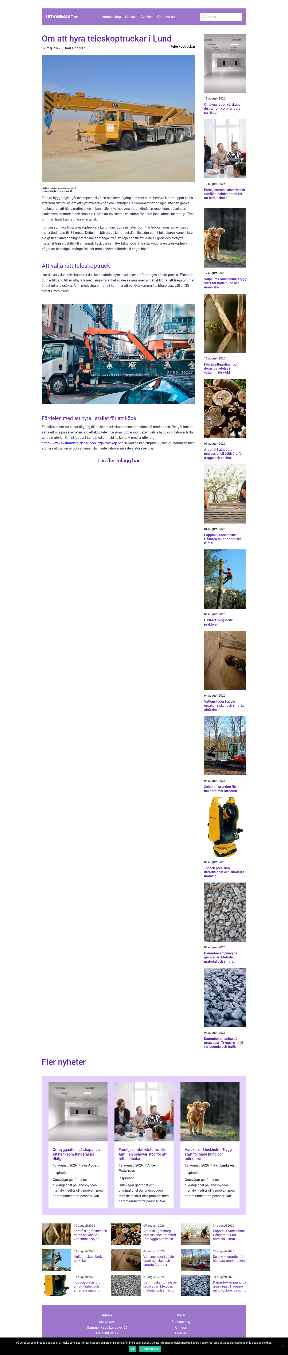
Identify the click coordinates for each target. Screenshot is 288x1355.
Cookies (146, 17)
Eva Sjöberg (90, 1165)
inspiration (61, 1173)
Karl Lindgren (75, 48)
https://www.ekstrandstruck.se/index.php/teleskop (79, 443)
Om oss (130, 17)
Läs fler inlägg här (118, 460)
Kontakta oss (166, 17)
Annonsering (111, 17)
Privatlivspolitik (150, 1348)
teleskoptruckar (183, 46)
